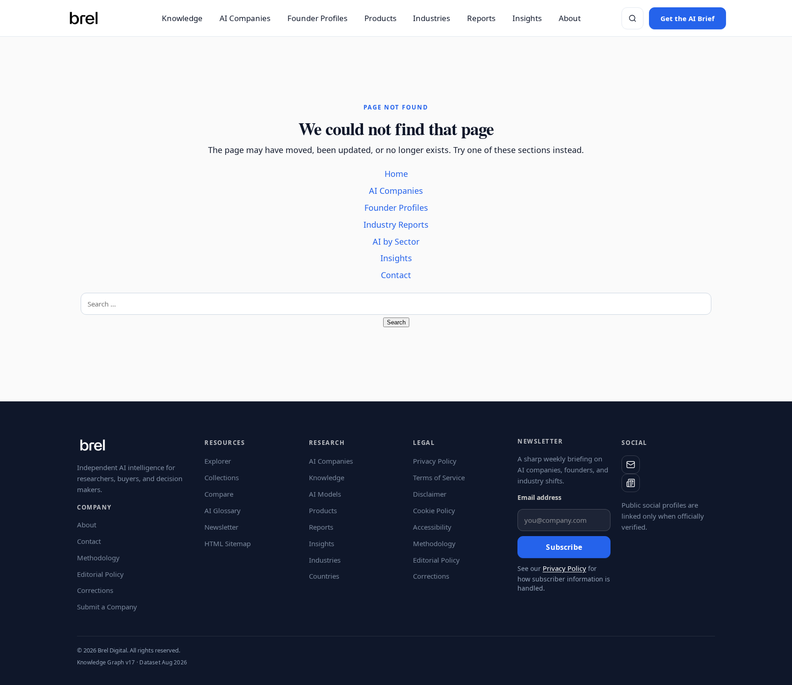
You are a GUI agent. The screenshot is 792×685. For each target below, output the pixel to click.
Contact (396, 274)
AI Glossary (222, 510)
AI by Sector (396, 241)
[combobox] (396, 304)
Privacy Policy (434, 461)
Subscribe (564, 547)
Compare (218, 494)
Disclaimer (429, 494)
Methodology (98, 557)
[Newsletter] (631, 483)
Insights (527, 18)
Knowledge (182, 18)
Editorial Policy (100, 574)
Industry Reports (396, 224)
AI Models (325, 494)
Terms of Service (439, 477)
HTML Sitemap (227, 543)
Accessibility (432, 527)
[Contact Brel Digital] (631, 464)
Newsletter (221, 527)
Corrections (95, 590)
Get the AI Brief (687, 18)
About (570, 18)
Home (396, 173)
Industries (431, 18)
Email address (539, 497)
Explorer (217, 461)
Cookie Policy (434, 510)
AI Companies (245, 18)
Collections (221, 477)
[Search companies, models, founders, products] (633, 18)
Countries (324, 576)
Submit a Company (107, 606)
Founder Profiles (317, 18)
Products (380, 18)
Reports (481, 18)
